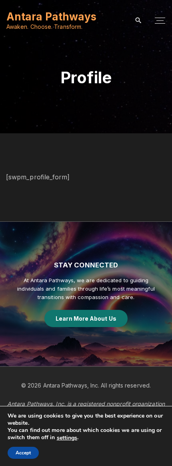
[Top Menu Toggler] (160, 21)
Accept (23, 453)
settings (67, 438)
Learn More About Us (86, 318)
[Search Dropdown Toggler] (138, 20)
